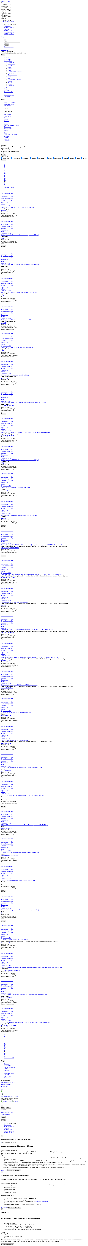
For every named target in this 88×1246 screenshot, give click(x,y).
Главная (6, 57)
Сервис (6, 87)
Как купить (7, 105)
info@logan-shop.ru (6, 1084)
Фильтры (6, 137)
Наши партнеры (9, 104)
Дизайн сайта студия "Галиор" (10, 1096)
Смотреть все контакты (8, 1082)
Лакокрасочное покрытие (11, 125)
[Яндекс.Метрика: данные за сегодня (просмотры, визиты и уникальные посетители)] (6, 1101)
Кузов (6, 124)
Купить (3, 246)
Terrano (72, 158)
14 (5, 180)
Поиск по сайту (8, 92)
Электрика (7, 140)
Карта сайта (4, 1086)
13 (5, 178)
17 (5, 184)
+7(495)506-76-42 (9, 29)
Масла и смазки (8, 128)
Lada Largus (58, 158)
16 (5, 183)
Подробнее (4, 1170)
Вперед (8, 1107)
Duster (50, 158)
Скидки (6, 89)
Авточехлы (7, 114)
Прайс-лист (7, 59)
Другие (84, 158)
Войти (6, 45)
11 (4, 175)
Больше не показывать (14, 1170)
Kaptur (78, 158)
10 (5, 173)
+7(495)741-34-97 (9, 33)
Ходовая (6, 139)
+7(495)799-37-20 (9, 26)
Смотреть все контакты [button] (7, 21)
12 (5, 177)
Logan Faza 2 (16, 158)
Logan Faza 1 (6, 158)
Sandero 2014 (42, 158)
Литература (7, 127)
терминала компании (41, 1201)
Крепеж (6, 121)
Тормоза (6, 136)
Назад (3, 1107)
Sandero (33, 158)
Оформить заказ (5, 1114)
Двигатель (7, 118)
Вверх (3, 1061)
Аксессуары (7, 116)
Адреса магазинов (9, 102)
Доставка (7, 90)
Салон (6, 130)
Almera (65, 158)
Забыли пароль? (8, 47)
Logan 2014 (25, 158)
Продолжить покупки (7, 1112)
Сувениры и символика (11, 134)
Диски (6, 119)
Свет (5, 133)
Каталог (8, 61)
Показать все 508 (9, 187)
